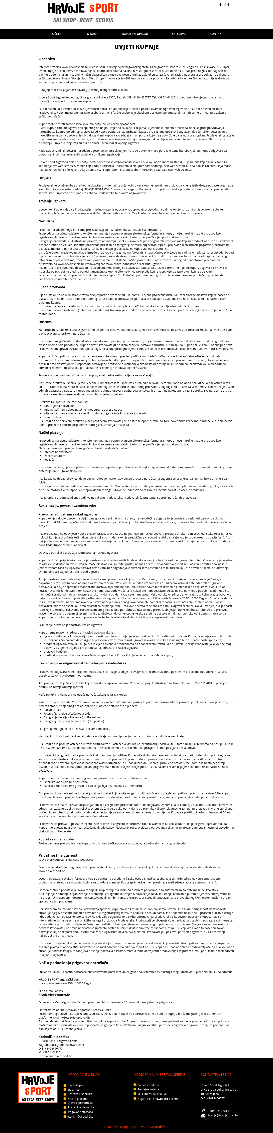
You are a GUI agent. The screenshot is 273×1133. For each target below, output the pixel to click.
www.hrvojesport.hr (200, 97)
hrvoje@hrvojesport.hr (54, 101)
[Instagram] (226, 4)
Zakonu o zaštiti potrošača (69, 972)
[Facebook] (220, 4)
